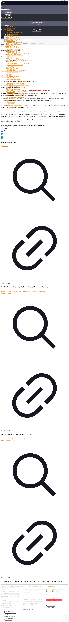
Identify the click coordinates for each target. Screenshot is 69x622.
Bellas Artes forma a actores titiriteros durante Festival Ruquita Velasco (23, 43)
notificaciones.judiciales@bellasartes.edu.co (35, 589)
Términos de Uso (27, 590)
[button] (54, 600)
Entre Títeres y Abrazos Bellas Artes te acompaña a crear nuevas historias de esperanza (32, 581)
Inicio (5, 39)
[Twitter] (34, 135)
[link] (4, 5)
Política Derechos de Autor (30, 596)
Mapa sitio (26, 594)
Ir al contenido (50, 598)
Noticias (6, 41)
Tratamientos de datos (36, 594)
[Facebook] (34, 132)
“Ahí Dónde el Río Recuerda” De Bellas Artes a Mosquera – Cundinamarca (26, 287)
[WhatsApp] (34, 138)
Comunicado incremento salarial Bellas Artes (16, 434)
